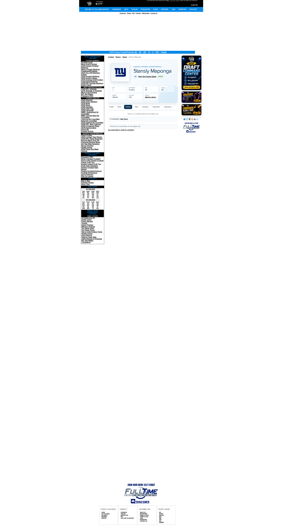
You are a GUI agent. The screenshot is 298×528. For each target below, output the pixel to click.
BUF (83, 193)
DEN (97, 193)
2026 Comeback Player (90, 126)
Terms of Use (144, 516)
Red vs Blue (85, 181)
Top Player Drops (88, 230)
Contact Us (154, 13)
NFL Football (106, 513)
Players (118, 57)
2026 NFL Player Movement (92, 139)
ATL (93, 203)
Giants (124, 57)
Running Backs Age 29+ (90, 140)
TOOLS (134, 9)
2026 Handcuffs (87, 110)
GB (88, 207)
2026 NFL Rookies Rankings (92, 83)
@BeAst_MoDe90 (151, 97)
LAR (97, 205)
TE (149, 52)
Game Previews (87, 225)
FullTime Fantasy (87, 183)
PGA (160, 519)
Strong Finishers (87, 146)
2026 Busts (85, 103)
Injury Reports (86, 235)
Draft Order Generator (89, 166)
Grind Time (85, 184)
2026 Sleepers (87, 100)
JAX (93, 196)
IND (93, 194)
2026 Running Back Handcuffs (88, 129)
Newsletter (124, 515)
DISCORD (164, 9)
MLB (160, 516)
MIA (83, 194)
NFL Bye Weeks (87, 94)
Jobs (141, 518)
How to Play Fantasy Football (92, 161)
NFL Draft (105, 515)
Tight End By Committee (90, 119)
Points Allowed (87, 221)
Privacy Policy (144, 515)
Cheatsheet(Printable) (89, 71)
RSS (133, 13)
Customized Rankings (89, 82)
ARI (97, 203)
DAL (83, 203)
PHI (84, 207)
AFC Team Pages (90, 189)
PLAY (155, 9)
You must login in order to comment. (121, 130)
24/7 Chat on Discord (127, 518)
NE (83, 196)
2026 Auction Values (89, 78)
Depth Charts (86, 85)
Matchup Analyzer (88, 227)
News (119, 107)
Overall (163, 52)
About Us (143, 512)
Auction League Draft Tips (91, 164)
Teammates (156, 107)
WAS (83, 208)
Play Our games (87, 176)
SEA (97, 208)
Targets (84, 223)
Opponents (167, 107)
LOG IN (194, 5)
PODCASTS (145, 9)
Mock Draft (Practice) (89, 64)
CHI (88, 203)
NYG (83, 205)
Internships (143, 519)
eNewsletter (145, 13)
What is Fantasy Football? (90, 159)
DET (88, 205)
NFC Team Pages (90, 200)
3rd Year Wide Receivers (90, 144)
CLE (88, 196)
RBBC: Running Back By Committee (90, 117)
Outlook (128, 107)
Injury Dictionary (87, 175)
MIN (88, 208)
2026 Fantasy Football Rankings (89, 67)
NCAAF (161, 513)
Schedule (145, 107)
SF (97, 207)
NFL (126, 9)
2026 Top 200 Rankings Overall (90, 74)
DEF (157, 52)
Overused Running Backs (90, 142)
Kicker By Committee (89, 121)
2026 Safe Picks (87, 109)
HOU (92, 193)
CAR (93, 205)
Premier (161, 522)
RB (140, 52)
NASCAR (104, 518)
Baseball (104, 516)
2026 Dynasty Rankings (90, 76)
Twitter (129, 13)
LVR (97, 196)
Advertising (143, 513)
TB (93, 208)
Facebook (123, 13)
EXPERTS (182, 9)
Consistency (86, 242)
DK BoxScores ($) (88, 218)
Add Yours (124, 119)
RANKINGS (116, 9)
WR (144, 52)
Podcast (138, 13)
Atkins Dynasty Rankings (90, 69)
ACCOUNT (193, 9)
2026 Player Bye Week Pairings (89, 150)
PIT (88, 197)
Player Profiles (86, 135)
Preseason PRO (87, 96)
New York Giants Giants (147, 77)
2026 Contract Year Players (91, 137)
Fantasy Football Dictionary (91, 171)
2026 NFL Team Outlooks (91, 124)
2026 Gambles (87, 107)
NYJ (83, 197)
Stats (136, 107)
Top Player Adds (87, 228)
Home (103, 512)
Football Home (87, 62)
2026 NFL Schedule (89, 89)
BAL (88, 193)
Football (111, 57)
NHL (160, 521)
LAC (97, 197)
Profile (111, 107)
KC (97, 194)
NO (93, 207)
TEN (93, 197)
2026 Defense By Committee (92, 123)
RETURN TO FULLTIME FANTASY (97, 9)
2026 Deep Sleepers (89, 102)
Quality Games (86, 147)
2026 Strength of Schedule (91, 91)
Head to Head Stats (89, 237)
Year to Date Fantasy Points (91, 232)
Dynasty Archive (87, 131)
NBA (160, 518)
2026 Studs (85, 105)
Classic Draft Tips (87, 162)
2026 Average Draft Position (92, 80)
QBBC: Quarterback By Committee (89, 113)
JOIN (173, 9)
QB (135, 52)
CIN (88, 194)
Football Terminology (89, 173)
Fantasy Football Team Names (89, 169)
